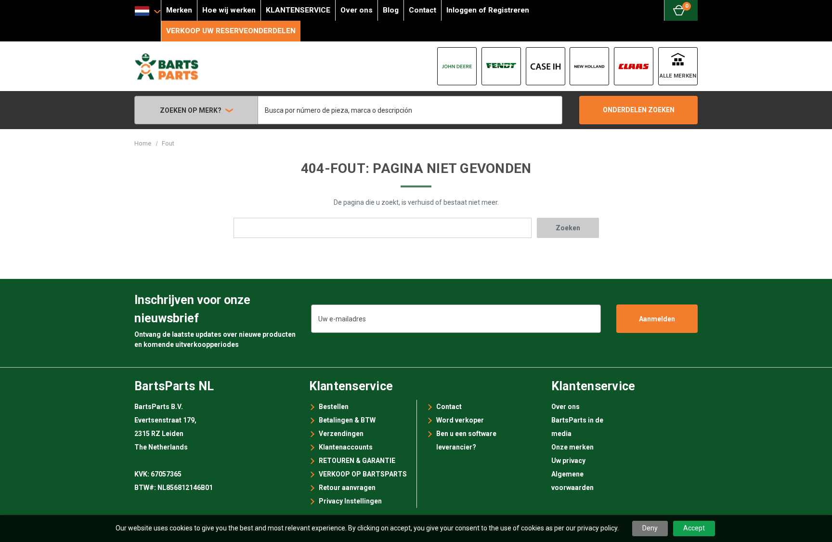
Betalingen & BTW (347, 420)
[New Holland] (589, 66)
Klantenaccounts (346, 447)
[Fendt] (501, 66)
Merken (179, 10)
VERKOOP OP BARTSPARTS (363, 474)
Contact (422, 10)
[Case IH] (545, 66)
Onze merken (572, 447)
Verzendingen (341, 433)
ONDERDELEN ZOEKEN (639, 110)
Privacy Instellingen (350, 501)
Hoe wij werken (229, 10)
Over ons (356, 10)
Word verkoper (460, 420)
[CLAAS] (633, 66)
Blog (391, 10)
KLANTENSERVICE (298, 10)
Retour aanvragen (347, 487)
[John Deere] (457, 66)
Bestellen (334, 406)
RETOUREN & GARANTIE (357, 460)
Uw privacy (568, 460)
